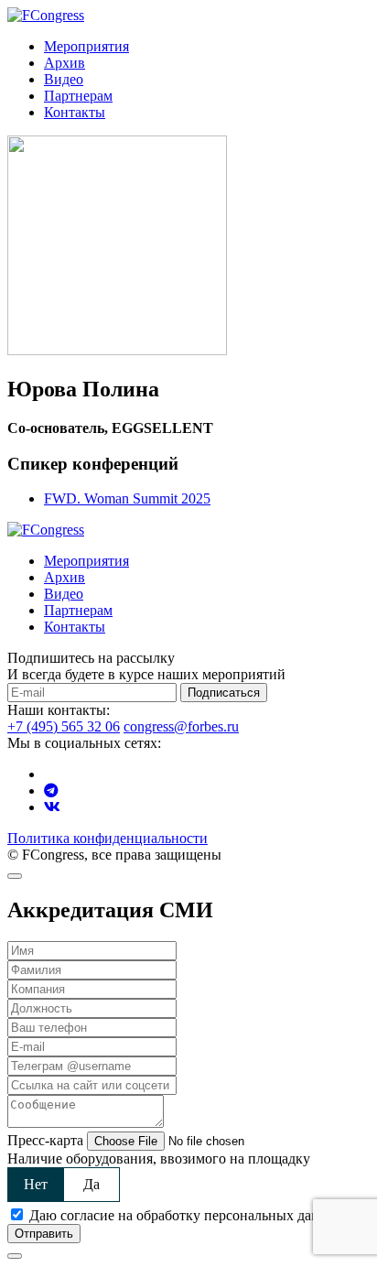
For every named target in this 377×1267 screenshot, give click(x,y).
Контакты (74, 112)
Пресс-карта (45, 1140)
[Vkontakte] (52, 807)
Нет (36, 1184)
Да (91, 1184)
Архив (64, 62)
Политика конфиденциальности (107, 838)
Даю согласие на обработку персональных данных (187, 1215)
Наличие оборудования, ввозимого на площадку (158, 1158)
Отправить (44, 1233)
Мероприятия (86, 46)
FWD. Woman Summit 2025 (127, 498)
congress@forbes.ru (181, 726)
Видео (63, 79)
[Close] (14, 876)
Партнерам (78, 95)
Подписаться (224, 692)
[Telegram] (51, 790)
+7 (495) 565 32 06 (63, 726)
